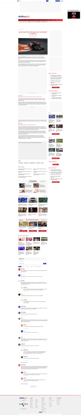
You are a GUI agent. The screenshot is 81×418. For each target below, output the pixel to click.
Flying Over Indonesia (44, 408)
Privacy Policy (50, 405)
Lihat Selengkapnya (55, 87)
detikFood (36, 400)
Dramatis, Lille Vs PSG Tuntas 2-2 (56, 80)
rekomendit (43, 410)
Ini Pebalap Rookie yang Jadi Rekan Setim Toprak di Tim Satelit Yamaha (21, 253)
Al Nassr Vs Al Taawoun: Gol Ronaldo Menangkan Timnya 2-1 (56, 85)
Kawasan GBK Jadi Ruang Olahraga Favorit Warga (59, 121)
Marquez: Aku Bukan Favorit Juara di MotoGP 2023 (27, 124)
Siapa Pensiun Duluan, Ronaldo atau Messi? (57, 96)
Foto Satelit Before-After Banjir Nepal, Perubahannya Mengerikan (43, 205)
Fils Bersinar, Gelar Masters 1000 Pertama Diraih (52, 130)
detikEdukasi (31, 400)
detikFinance (31, 401)
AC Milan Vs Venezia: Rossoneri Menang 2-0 (55, 82)
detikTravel (36, 399)
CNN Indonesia (58, 399)
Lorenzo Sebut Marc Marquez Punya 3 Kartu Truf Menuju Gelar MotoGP (25, 169)
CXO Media (58, 404)
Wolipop (36, 402)
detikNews (31, 399)
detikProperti (31, 407)
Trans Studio (43, 405)
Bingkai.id (43, 406)
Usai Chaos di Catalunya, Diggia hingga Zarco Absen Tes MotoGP (39, 174)
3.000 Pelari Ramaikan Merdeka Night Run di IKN (59, 130)
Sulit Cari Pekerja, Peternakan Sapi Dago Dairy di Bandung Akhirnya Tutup (22, 215)
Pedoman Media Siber (51, 400)
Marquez (43, 121)
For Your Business (44, 409)
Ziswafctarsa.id (43, 407)
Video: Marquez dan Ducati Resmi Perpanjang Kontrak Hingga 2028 (31, 142)
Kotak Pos (50, 402)
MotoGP (22, 29)
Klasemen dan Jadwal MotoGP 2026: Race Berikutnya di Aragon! (24, 174)
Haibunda (58, 401)
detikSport (31, 404)
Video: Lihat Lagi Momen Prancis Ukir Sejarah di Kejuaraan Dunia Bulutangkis (59, 154)
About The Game (44, 21)
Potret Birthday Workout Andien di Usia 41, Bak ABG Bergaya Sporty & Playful (29, 243)
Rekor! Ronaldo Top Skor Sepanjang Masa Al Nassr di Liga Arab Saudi (56, 78)
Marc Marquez (25, 138)
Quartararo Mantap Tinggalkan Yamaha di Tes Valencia (39, 169)
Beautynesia (58, 402)
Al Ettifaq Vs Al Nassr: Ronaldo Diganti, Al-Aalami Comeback (56, 98)
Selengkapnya (55, 164)
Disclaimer (50, 406)
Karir (49, 401)
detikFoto (36, 405)
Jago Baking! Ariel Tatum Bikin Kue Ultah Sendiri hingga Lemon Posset (29, 253)
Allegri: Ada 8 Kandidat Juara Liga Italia (32, 214)
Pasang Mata (43, 400)
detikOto (31, 406)
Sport (19, 29)
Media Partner (50, 403)
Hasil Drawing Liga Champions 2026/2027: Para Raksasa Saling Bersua (22, 205)
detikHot (31, 403)
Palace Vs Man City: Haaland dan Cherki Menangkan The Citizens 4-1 (36, 253)
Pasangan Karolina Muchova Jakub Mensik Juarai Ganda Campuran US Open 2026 (52, 121)
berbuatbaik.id (43, 399)
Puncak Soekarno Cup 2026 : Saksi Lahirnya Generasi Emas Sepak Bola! (52, 154)
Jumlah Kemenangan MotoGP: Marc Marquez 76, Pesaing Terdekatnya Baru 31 (25, 177)
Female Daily (58, 403)
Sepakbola (31, 405)
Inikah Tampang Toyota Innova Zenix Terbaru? (32, 205)
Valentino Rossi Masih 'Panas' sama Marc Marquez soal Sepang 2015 (30, 96)
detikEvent (43, 402)
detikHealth (36, 401)
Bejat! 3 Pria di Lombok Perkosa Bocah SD (36, 243)
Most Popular (29, 21)
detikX (36, 403)
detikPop (36, 407)
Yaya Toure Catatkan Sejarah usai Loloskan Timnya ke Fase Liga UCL (43, 215)
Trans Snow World (44, 404)
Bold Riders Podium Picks (23, 21)
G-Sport (33, 21)
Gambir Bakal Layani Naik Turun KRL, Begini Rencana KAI (44, 243)
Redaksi (50, 399)
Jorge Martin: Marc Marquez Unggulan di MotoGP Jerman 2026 (40, 172)
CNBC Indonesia (59, 400)
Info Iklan (50, 404)
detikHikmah (36, 406)
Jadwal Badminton (38, 21)
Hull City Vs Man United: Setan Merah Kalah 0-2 (56, 93)
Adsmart (43, 401)
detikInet (31, 402)
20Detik (36, 404)
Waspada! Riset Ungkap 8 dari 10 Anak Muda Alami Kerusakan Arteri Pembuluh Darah (21, 243)
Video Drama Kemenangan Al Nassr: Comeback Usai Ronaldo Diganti (59, 145)
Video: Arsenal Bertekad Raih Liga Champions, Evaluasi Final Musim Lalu (51, 145)
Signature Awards (44, 403)
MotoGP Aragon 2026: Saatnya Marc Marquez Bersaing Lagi (24, 172)
